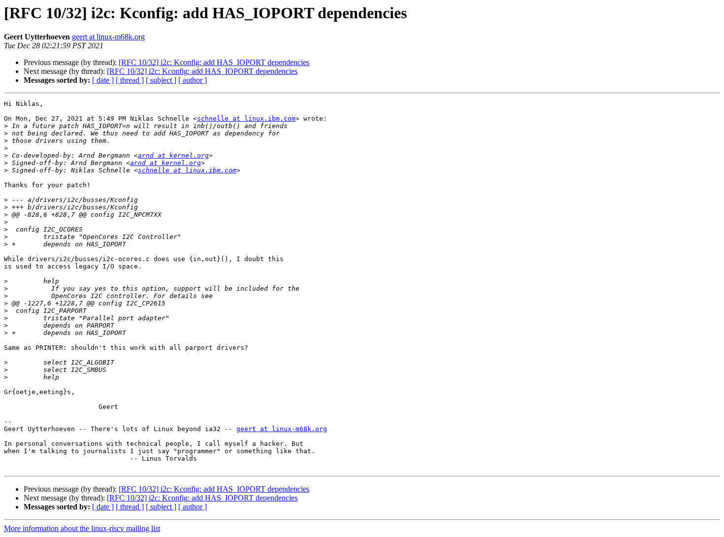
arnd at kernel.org (173, 155)
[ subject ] (161, 80)
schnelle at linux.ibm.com (246, 118)
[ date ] (103, 80)
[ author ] (192, 80)
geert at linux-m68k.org (108, 37)
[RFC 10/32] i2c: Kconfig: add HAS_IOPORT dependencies (214, 62)
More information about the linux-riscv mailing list (82, 528)
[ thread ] (130, 80)
